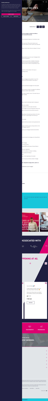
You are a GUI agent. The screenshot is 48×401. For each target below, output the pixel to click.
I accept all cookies (11, 14)
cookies (9, 11)
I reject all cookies (6, 16)
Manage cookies (16, 16)
